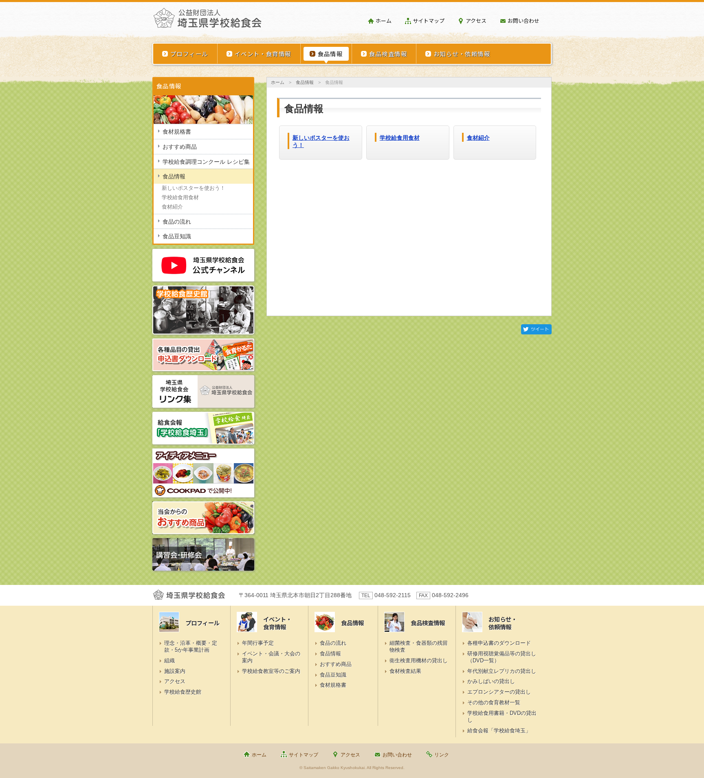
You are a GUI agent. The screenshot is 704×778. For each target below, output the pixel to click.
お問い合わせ (523, 20)
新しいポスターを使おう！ (193, 188)
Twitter (536, 329)
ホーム (384, 20)
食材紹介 (478, 137)
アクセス (476, 20)
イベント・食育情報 (263, 53)
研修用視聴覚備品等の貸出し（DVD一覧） (501, 657)
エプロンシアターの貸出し (499, 692)
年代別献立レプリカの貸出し (501, 671)
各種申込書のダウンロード (499, 643)
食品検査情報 (388, 53)
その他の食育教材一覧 (493, 702)
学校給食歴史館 (182, 692)
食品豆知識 (177, 236)
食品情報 (330, 53)
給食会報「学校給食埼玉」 (499, 730)
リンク (441, 755)
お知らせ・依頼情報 (461, 53)
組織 (169, 660)
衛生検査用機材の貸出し (418, 660)
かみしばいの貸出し (491, 681)
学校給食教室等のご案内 (271, 671)
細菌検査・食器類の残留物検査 (418, 646)
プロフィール (189, 53)
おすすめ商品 (180, 146)
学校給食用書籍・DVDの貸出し (502, 716)
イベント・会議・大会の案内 (271, 657)
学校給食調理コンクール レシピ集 (206, 161)
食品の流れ (177, 221)
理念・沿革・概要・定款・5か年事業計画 (190, 646)
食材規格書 (177, 131)
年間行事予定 (258, 643)
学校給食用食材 (400, 137)
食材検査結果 (405, 671)
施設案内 (174, 671)
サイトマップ (428, 20)
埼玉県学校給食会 (207, 21)
